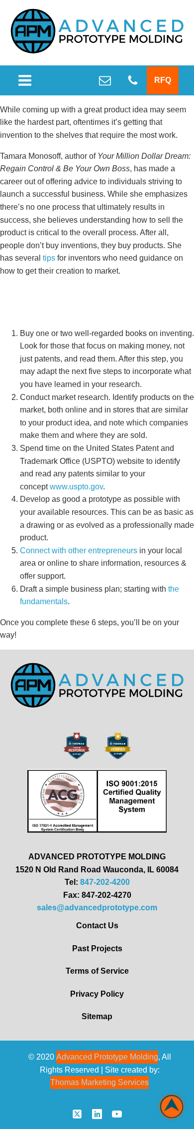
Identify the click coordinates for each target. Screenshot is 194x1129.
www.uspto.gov (76, 486)
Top (171, 1106)
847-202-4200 (105, 882)
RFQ (162, 80)
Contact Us (97, 925)
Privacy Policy (97, 994)
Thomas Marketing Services (99, 1082)
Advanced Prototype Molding (107, 1057)
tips (49, 258)
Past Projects (97, 948)
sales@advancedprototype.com (97, 907)
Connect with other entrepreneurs (78, 550)
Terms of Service (97, 971)
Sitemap (97, 1016)
